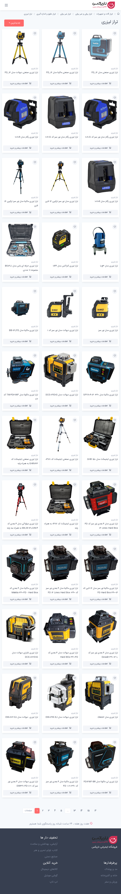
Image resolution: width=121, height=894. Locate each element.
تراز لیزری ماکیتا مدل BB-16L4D (23, 330)
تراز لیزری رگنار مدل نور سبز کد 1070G (61, 137)
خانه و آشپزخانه (109, 875)
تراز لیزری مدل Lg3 (109, 266)
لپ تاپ (54, 882)
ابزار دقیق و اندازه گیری (46, 14)
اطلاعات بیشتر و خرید (99, 83)
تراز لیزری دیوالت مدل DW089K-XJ (62, 717)
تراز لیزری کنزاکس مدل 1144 (65, 266)
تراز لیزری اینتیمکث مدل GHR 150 (102, 459)
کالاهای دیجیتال (49, 869)
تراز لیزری (28, 14)
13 (74, 811)
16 (95, 811)
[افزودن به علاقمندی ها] (114, 33)
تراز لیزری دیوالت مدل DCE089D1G (62, 395)
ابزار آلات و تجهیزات (104, 14)
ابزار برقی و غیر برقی (83, 14)
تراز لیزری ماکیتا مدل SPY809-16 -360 (100, 395)
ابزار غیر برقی (65, 14)
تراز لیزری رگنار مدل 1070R (106, 201)
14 (81, 811)
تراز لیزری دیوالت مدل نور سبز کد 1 (62, 330)
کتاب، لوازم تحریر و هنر (46, 850)
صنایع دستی (51, 857)
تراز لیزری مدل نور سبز (108, 330)
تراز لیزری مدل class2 (108, 717)
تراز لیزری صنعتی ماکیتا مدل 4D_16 (62, 72)
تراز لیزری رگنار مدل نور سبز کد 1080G (101, 137)
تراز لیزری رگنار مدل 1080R (26, 137)
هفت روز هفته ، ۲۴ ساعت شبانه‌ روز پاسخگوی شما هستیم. (59, 824)
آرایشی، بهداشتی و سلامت (44, 844)
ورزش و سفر (111, 882)
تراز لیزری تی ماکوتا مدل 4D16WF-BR (101, 782)
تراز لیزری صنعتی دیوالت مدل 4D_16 (21, 72)
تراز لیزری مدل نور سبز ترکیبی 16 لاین (61, 201)
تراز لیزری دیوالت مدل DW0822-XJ (21, 717)
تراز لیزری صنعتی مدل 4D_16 (105, 72)
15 (88, 811)
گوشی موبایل (51, 875)
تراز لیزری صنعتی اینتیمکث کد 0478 (62, 459)
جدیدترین (15, 23)
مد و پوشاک (110, 869)
